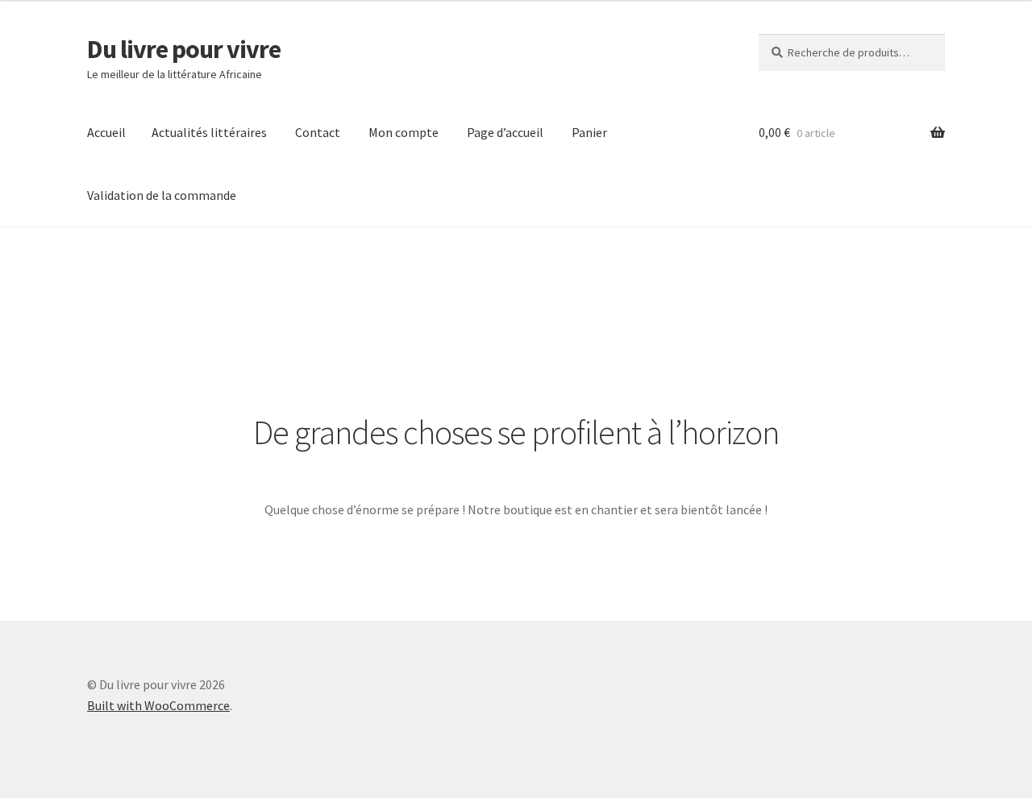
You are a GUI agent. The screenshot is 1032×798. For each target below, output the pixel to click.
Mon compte (403, 132)
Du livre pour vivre (184, 49)
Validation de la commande (161, 195)
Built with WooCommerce (158, 705)
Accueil (106, 132)
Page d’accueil (505, 132)
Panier (589, 132)
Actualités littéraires (209, 132)
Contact (317, 132)
